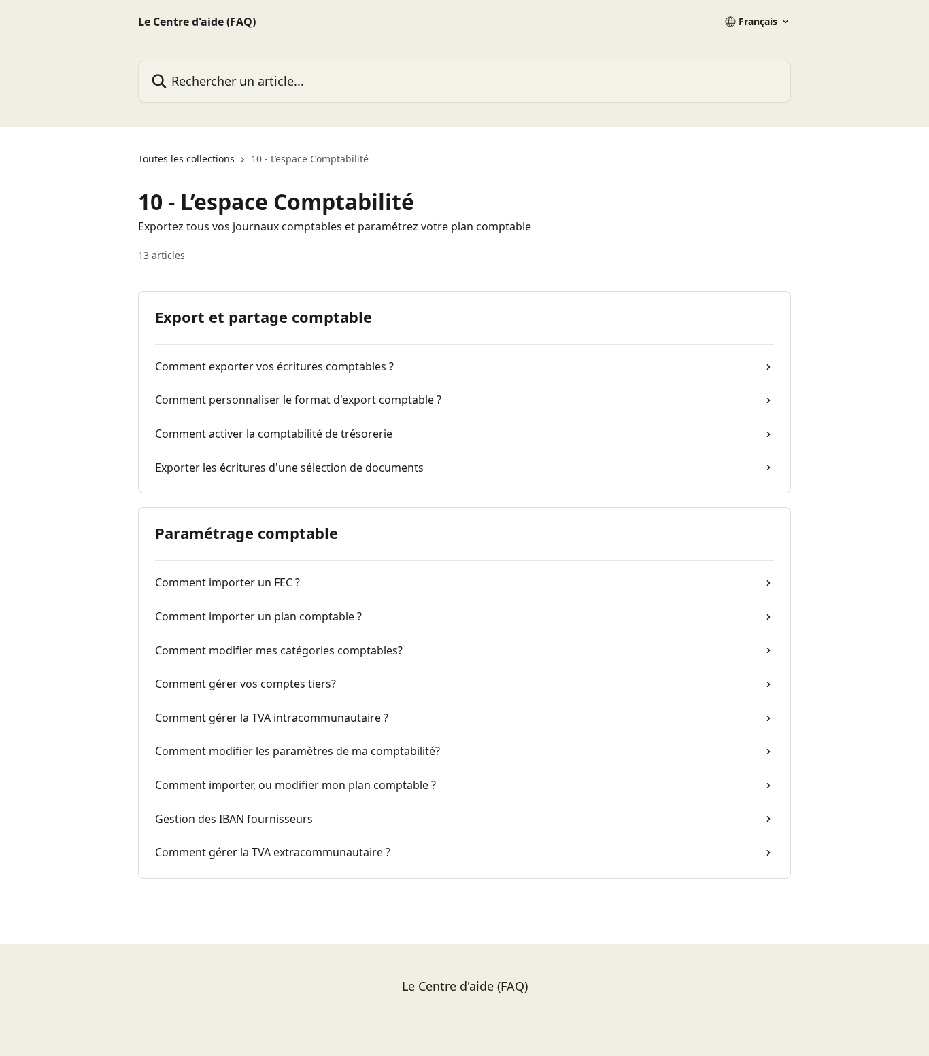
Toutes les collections (186, 158)
